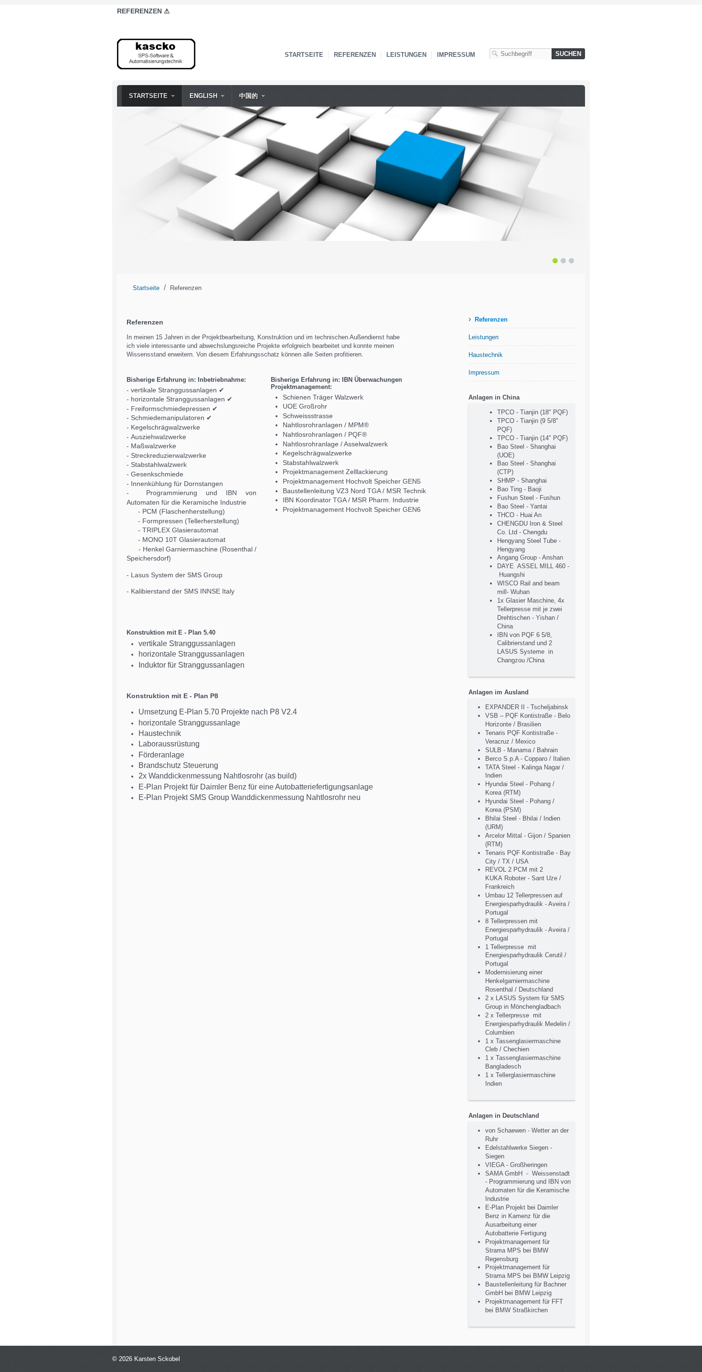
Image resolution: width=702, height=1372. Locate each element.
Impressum (456, 54)
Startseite (304, 54)
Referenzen (355, 54)
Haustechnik (485, 354)
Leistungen (406, 54)
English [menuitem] (203, 95)
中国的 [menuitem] (248, 95)
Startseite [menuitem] (148, 95)
